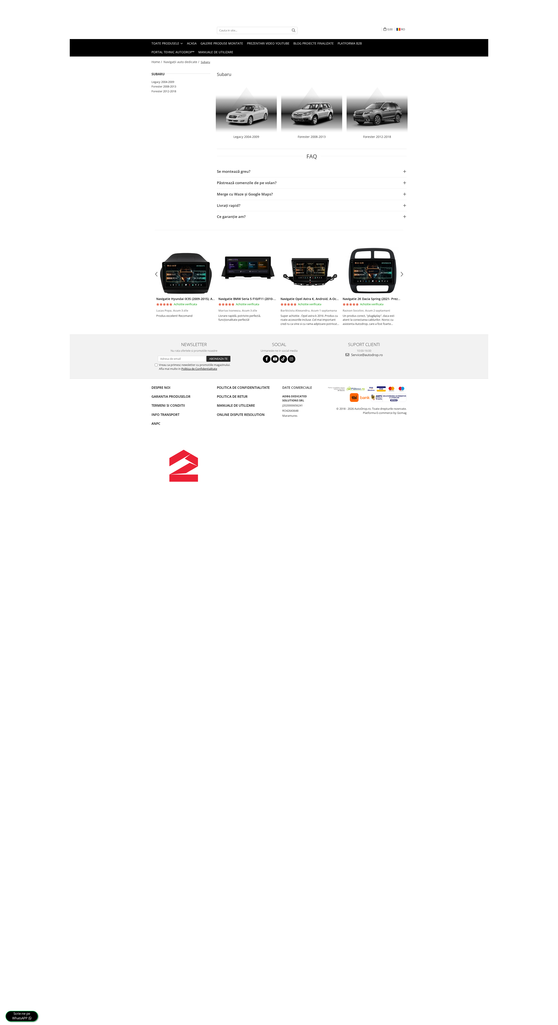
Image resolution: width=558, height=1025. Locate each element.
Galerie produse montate (222, 43)
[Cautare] (294, 30)
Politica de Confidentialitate (199, 369)
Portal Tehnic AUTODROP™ (172, 52)
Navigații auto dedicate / (181, 62)
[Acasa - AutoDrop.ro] (173, 30)
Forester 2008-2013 (163, 86)
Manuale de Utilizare (215, 52)
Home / (157, 62)
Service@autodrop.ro (366, 355)
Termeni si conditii (168, 405)
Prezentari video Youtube (268, 43)
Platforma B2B (350, 43)
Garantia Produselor (171, 396)
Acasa (192, 43)
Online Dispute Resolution (241, 414)
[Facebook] (266, 359)
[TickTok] (283, 359)
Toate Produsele (165, 43)
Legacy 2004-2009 (162, 82)
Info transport (165, 414)
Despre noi (160, 387)
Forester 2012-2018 (163, 91)
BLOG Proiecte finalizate (313, 43)
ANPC (155, 423)
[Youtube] (275, 359)
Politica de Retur (232, 396)
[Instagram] (291, 359)
